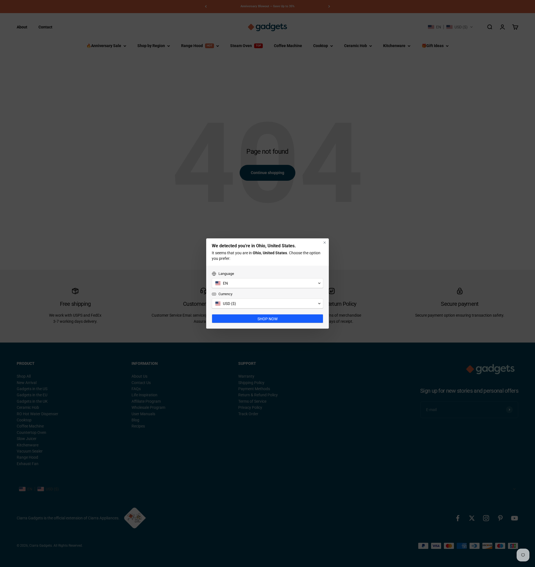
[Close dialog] (325, 242)
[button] (267, 283)
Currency (225, 294)
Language (226, 274)
